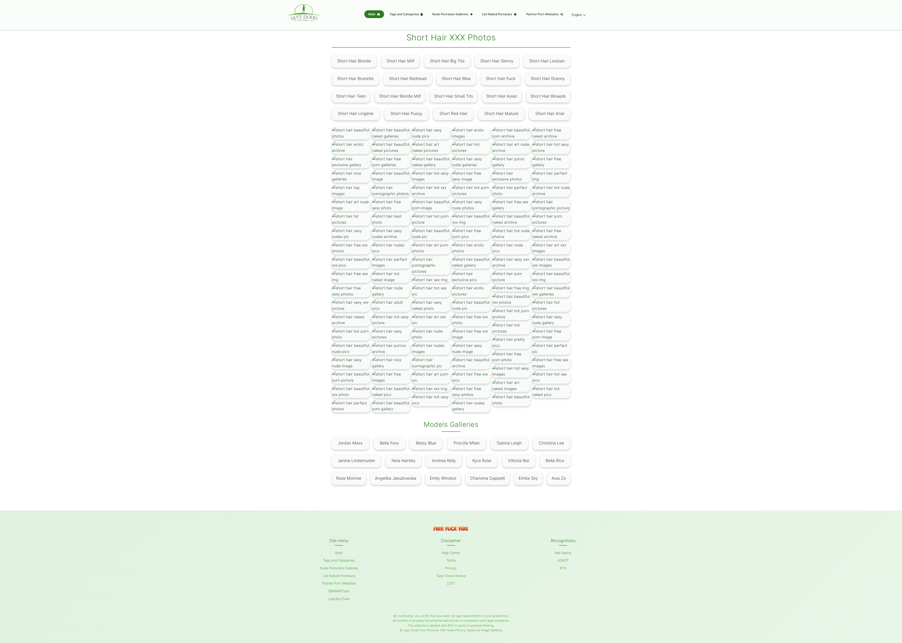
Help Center (451, 553)
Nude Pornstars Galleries (450, 14)
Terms (451, 560)
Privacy (451, 568)
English (577, 15)
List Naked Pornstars (497, 14)
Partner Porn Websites (543, 14)
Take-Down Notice (451, 576)
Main (372, 14)
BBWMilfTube (339, 591)
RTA (563, 568)
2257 (451, 583)
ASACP (563, 560)
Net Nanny (563, 553)
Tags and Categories (404, 14)
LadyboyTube (339, 599)
